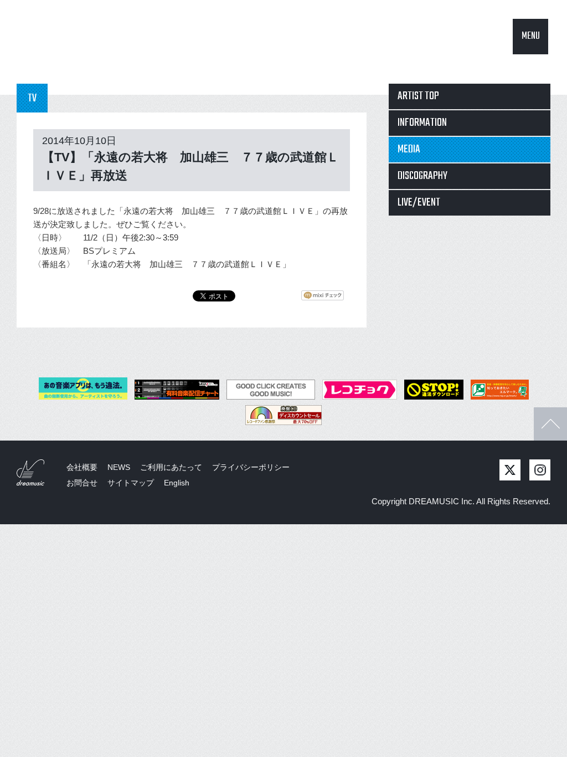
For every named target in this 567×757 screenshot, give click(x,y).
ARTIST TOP (418, 96)
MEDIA (409, 149)
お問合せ (81, 482)
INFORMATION (422, 122)
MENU (531, 36)
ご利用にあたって (171, 467)
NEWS (118, 467)
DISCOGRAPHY (422, 176)
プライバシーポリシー (251, 467)
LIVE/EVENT (419, 202)
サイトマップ (130, 482)
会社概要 (81, 467)
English (176, 482)
